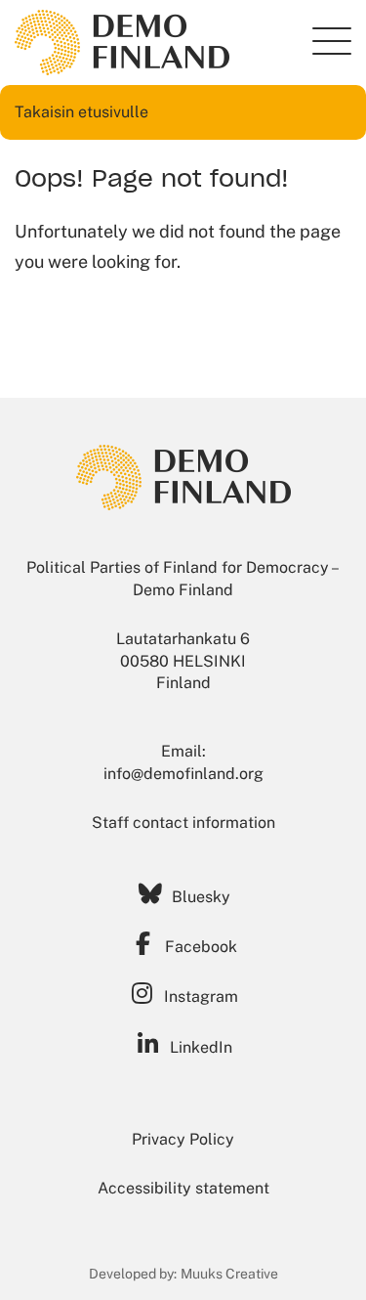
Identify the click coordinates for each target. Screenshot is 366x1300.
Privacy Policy (183, 1139)
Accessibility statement (183, 1188)
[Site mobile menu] (331, 41)
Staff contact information (183, 822)
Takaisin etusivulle (81, 112)
